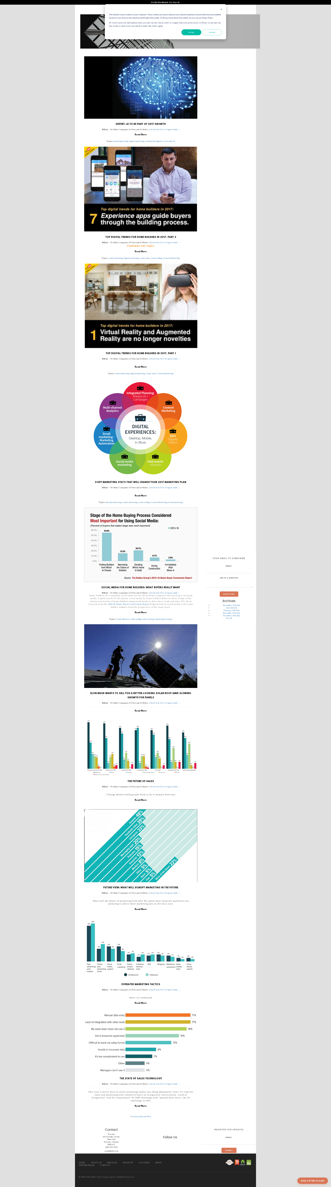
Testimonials (86, 1165)
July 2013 (231, 608)
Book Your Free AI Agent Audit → (165, 129)
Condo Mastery (122, 619)
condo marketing (115, 258)
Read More (141, 135)
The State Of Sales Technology (141, 1078)
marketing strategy (163, 619)
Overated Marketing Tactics (140, 984)
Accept (191, 32)
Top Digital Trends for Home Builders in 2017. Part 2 (140, 237)
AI (174, 141)
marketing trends (121, 141)
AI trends (168, 141)
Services (112, 1162)
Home (82, 1162)
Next (149, 1116)
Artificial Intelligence (154, 141)
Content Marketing (171, 258)
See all (229, 618)
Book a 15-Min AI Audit (312, 1180)
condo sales (145, 258)
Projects (128, 1162)
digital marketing (136, 141)
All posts (142, 1116)
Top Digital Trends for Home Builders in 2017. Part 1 (141, 353)
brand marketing (175, 502)
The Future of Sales (140, 781)
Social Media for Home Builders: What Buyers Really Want (140, 587)
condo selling (156, 258)
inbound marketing (114, 502)
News (158, 1162)
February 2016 (231, 610)
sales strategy (148, 619)
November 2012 (231, 605)
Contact (105, 1165)
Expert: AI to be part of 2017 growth (141, 124)
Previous (134, 1116)
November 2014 (231, 613)
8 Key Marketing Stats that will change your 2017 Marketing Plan (140, 482)
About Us (96, 1162)
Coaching (144, 1162)
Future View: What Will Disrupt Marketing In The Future (140, 888)
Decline (212, 32)
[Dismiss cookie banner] (221, 9)
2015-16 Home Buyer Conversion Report (129, 604)
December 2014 (231, 615)
